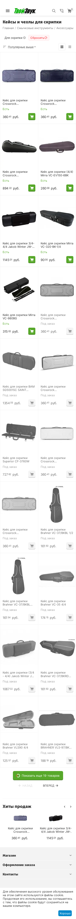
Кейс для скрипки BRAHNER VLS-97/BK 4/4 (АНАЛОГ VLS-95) (56, 746)
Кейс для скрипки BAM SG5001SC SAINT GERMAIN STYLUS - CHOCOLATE (19, 388)
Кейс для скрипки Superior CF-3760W (16, 459)
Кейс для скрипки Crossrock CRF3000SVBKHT (15, 173)
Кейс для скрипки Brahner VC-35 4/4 (53, 602)
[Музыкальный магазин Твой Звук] (25, 10)
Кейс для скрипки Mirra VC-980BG (19, 316)
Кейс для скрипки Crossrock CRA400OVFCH (53, 388)
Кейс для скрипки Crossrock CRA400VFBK (53, 102)
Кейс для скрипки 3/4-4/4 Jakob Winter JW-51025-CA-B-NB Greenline (18, 245)
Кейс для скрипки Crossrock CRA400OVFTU (15, 531)
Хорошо (65, 913)
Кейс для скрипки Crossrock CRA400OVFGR (15, 102)
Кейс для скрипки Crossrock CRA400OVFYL (53, 459)
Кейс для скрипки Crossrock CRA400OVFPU (53, 316)
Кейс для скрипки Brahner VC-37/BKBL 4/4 (16, 602)
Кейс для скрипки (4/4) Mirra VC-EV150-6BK (57, 173)
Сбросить (37, 38)
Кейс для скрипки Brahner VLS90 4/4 (15, 746)
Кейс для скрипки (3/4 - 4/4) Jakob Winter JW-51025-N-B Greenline (19, 674)
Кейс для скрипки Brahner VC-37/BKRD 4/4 (55, 674)
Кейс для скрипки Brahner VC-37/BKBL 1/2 (57, 531)
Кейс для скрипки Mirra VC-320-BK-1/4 (57, 245)
